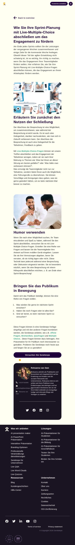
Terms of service (34, 527)
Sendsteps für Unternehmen (17, 461)
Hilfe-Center (16, 490)
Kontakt (44, 482)
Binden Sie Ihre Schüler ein (51, 460)
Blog (13, 482)
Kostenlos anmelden (59, 3)
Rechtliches (46, 498)
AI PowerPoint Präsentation (17, 438)
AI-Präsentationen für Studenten (50, 434)
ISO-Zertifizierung (49, 509)
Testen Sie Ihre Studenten (47, 454)
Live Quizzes (16, 474)
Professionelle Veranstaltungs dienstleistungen (18, 453)
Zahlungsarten (47, 494)
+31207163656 (23, 382)
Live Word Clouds (18, 470)
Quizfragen (39, 336)
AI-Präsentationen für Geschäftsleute (50, 447)
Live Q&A (15, 467)
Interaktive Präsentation (21, 443)
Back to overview (26, 18)
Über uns (45, 486)
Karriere (44, 490)
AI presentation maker (20, 433)
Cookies (44, 501)
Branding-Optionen (19, 447)
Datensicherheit (48, 505)
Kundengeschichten (19, 486)
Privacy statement (55, 527)
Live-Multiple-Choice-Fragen (30, 151)
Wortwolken (27, 336)
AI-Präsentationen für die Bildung (50, 441)
